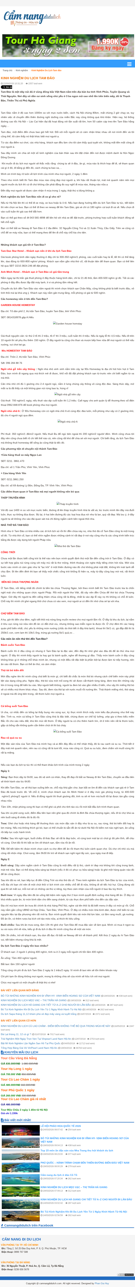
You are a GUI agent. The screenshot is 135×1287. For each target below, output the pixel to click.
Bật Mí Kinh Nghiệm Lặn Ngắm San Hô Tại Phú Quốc (30, 1043)
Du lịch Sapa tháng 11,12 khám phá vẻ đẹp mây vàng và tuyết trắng (38, 1014)
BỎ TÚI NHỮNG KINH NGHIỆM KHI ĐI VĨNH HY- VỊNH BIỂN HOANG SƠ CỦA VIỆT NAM (50, 995)
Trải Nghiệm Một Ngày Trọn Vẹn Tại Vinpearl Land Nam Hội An (36, 1038)
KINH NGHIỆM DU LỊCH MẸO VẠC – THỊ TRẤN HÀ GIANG (34, 1000)
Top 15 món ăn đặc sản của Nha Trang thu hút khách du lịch (77, 1138)
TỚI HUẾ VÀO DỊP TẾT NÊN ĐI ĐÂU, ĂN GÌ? (66, 1211)
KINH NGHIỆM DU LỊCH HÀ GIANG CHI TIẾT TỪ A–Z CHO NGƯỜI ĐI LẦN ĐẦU (46, 1004)
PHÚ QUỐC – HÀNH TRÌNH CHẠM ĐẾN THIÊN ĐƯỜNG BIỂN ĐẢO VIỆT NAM (85, 1150)
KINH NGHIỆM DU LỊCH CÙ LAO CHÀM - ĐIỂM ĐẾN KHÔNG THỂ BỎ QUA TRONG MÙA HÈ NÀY (55, 1026)
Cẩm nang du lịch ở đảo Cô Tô (59, 1162)
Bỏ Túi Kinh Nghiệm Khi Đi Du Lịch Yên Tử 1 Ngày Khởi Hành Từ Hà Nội (41, 1009)
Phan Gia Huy (102, 1283)
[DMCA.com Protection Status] (125, 1274)
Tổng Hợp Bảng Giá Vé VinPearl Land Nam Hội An (29, 1047)
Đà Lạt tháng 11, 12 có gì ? (16, 1034)
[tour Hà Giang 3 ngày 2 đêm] (68, 45)
